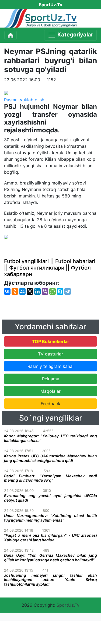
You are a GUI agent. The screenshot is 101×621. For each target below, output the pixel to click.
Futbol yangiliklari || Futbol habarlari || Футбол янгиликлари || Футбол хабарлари (49, 267)
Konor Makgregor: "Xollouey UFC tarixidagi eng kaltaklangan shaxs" (50, 438)
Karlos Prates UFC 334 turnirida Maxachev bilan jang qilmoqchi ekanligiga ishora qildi (50, 458)
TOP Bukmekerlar (50, 341)
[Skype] (60, 291)
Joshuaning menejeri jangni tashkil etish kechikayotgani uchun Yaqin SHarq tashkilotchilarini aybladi (50, 580)
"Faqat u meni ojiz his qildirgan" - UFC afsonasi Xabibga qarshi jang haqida (50, 537)
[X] (30, 291)
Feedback (50, 403)
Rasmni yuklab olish (24, 99)
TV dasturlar (50, 354)
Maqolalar (50, 391)
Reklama (50, 378)
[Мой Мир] (22, 291)
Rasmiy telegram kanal (50, 366)
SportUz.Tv (68, 605)
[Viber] (45, 291)
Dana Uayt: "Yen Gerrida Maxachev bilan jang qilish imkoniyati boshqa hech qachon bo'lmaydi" (50, 557)
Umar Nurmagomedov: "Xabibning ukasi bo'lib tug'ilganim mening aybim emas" (50, 517)
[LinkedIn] (37, 291)
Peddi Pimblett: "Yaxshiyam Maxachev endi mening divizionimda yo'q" (50, 478)
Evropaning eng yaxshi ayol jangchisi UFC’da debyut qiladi (50, 497)
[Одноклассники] (15, 291)
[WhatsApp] (52, 291)
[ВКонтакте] (7, 291)
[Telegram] (67, 291)
